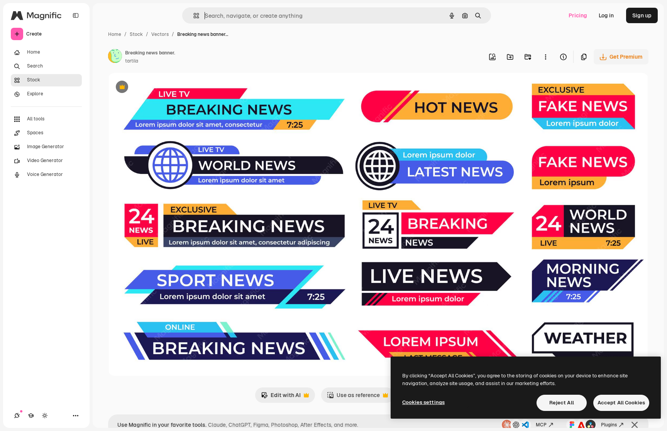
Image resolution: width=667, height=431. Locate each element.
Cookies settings (423, 402)
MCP (541, 425)
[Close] (634, 424)
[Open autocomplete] (193, 16)
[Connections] (17, 415)
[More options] (545, 56)
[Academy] (31, 415)
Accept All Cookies (621, 402)
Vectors (160, 34)
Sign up (642, 15)
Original (157, 87)
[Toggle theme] (45, 415)
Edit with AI (281, 397)
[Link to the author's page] (115, 57)
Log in (606, 15)
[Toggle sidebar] (75, 15)
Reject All (561, 402)
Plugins (609, 425)
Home (114, 34)
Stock (136, 34)
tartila (131, 61)
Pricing (578, 15)
